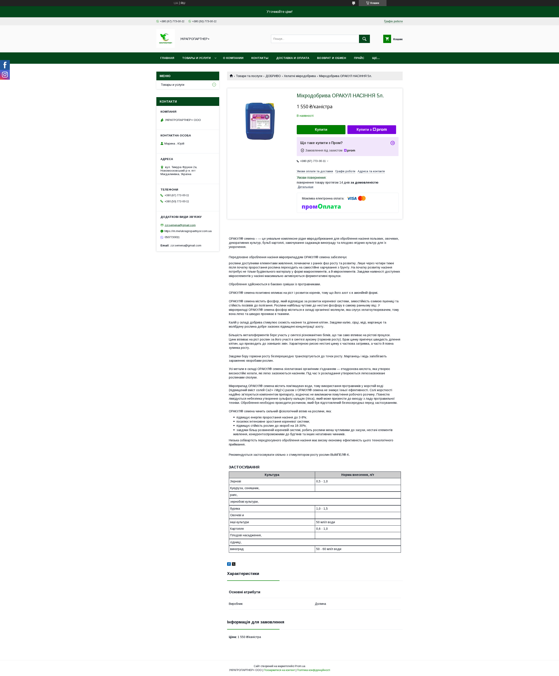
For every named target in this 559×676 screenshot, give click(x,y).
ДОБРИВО (273, 76)
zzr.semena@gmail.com (180, 225)
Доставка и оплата (292, 58)
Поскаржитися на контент (279, 670)
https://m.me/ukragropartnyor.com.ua (188, 231)
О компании (233, 58)
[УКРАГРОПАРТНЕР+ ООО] (165, 46)
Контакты (259, 58)
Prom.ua (300, 666)
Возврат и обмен (331, 58)
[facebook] (229, 564)
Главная (167, 58)
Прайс (359, 58)
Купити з (364, 129)
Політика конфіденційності (313, 670)
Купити (321, 129)
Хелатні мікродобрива (300, 76)
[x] (233, 564)
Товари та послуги (249, 76)
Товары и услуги (196, 58)
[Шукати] (364, 39)
